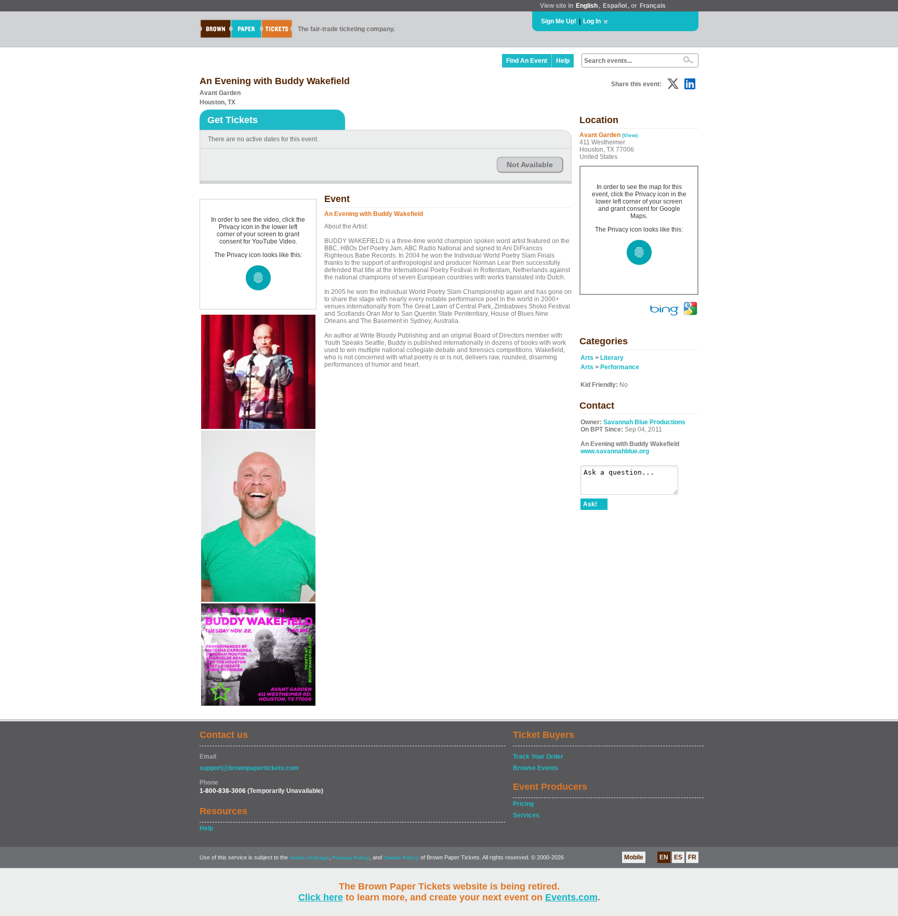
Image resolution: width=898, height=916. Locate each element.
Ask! (590, 504)
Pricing (523, 803)
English (587, 5)
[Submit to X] (673, 84)
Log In (592, 21)
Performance (619, 367)
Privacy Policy (350, 857)
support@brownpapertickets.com (249, 768)
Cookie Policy (401, 857)
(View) (630, 135)
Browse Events (535, 768)
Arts (586, 357)
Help (563, 60)
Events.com (571, 897)
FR (692, 857)
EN (663, 857)
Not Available (530, 164)
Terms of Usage (309, 857)
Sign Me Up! (558, 21)
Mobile (633, 857)
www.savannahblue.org (614, 451)
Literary (612, 357)
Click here (320, 897)
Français (653, 5)
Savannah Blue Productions (644, 422)
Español (615, 5)
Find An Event (526, 60)
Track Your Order (538, 756)
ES (678, 857)
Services (526, 815)
